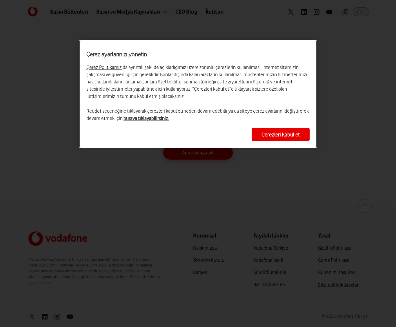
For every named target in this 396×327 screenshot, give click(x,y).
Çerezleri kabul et (280, 134)
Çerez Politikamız (104, 67)
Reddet (93, 111)
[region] (198, 94)
